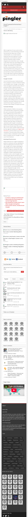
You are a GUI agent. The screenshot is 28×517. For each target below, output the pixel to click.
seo (16, 461)
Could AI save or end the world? (11, 365)
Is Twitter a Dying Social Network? (14, 197)
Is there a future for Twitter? (10, 353)
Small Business (6, 463)
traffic (4, 465)
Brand (21, 440)
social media (20, 211)
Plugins (19, 458)
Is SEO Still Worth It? (9, 359)
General (5, 30)
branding (5, 442)
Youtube (7, 4)
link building (12, 454)
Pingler (19, 29)
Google (14, 211)
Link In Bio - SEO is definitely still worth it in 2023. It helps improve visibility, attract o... (16, 368)
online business (6, 458)
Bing (21, 438)
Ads (4, 438)
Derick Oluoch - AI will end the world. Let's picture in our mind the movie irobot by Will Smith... (16, 363)
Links (4, 456)
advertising (9, 438)
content (17, 442)
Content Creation (7, 444)
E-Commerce (15, 447)
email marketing (18, 449)
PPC (4, 461)
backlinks (16, 438)
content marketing (17, 444)
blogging (9, 440)
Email (12, 449)
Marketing (10, 30)
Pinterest (14, 458)
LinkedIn (19, 454)
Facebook (3, 4)
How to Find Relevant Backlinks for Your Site (16, 293)
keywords (5, 454)
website (5, 468)
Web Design (20, 465)
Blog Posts (15, 440)
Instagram (17, 451)
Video (14, 465)
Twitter (5, 4)
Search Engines (10, 461)
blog (4, 440)
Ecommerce (6, 449)
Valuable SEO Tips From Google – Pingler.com (14, 299)
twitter (9, 465)
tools (20, 463)
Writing (17, 468)
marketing (16, 456)
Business (11, 442)
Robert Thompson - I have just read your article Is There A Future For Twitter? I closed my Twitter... (15, 374)
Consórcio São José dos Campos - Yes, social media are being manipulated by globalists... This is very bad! (13, 350)
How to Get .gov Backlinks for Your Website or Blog (14, 282)
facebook (9, 211)
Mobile (21, 456)
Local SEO (10, 456)
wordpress (11, 468)
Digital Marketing (7, 447)
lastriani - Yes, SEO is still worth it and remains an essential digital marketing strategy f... (16, 357)
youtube (22, 468)
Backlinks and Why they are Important (15, 304)
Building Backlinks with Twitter (13, 288)
